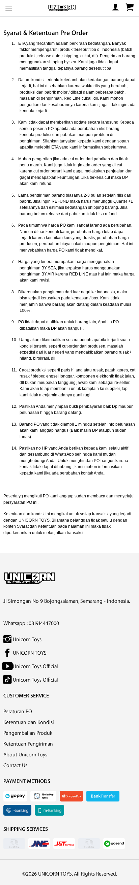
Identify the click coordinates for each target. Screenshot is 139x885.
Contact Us (15, 765)
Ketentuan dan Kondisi (28, 722)
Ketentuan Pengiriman (28, 744)
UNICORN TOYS (29, 653)
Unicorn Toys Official (34, 666)
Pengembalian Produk (27, 733)
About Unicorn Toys (25, 755)
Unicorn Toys (26, 640)
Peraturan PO (17, 712)
